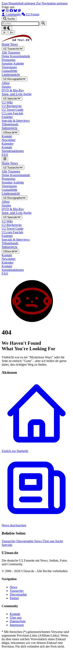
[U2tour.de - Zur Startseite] (17, 40)
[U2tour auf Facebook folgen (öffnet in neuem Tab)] (12, 10)
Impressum (17, 625)
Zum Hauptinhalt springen (19, 3)
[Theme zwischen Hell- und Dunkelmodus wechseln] (7, 28)
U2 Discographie (13, 79)
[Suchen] (43, 23)
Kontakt (15, 614)
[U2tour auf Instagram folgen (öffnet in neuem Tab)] (8, 10)
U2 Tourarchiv (11, 48)
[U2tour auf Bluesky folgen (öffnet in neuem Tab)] (16, 10)
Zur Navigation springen (52, 3)
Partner (14, 598)
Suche (59, 541)
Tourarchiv (9, 541)
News (14, 44)
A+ (11, 32)
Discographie (25, 541)
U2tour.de (8, 132)
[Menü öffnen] (5, 159)
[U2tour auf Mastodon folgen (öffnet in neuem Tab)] (19, 10)
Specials (7, 545)
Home (6, 44)
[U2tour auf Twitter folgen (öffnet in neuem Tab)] (4, 10)
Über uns (49, 541)
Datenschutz (18, 621)
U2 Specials (10, 98)
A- (4, 32)
